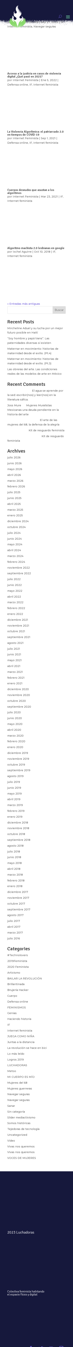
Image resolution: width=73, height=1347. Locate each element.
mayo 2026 (14, 469)
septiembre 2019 (18, 770)
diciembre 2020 (18, 689)
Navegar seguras (18, 1094)
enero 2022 (15, 614)
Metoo (11, 1071)
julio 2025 (13, 492)
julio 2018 (13, 851)
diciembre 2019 (17, 753)
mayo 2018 (14, 863)
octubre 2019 (16, 764)
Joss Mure (14, 405)
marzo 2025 (15, 509)
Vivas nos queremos (21, 1146)
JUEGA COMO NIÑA (20, 1036)
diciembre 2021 (17, 619)
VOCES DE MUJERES (21, 1158)
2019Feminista (17, 961)
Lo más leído (15, 1053)
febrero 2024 (16, 562)
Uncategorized (17, 1135)
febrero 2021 (16, 677)
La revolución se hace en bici (27, 1048)
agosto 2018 (15, 845)
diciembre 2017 (17, 892)
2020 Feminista (18, 967)
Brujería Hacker (17, 990)
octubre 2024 (16, 527)
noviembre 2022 (18, 567)
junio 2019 (14, 787)
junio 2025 (14, 498)
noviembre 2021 (18, 625)
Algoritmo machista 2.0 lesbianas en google (35, 248)
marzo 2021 (15, 672)
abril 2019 (13, 799)
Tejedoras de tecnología (23, 1129)
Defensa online (17, 1001)
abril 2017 (13, 926)
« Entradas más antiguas (23, 303)
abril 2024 (14, 550)
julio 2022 (14, 579)
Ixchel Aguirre (22, 251)
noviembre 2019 (18, 758)
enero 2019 (14, 816)
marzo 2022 (15, 602)
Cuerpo (12, 996)
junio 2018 (14, 857)
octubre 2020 (16, 701)
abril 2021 (13, 666)
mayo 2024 (14, 544)
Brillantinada (16, 984)
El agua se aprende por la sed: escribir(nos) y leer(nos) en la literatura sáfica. (35, 395)
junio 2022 (14, 585)
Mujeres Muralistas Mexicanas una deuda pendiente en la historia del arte (33, 410)
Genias (12, 1013)
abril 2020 (14, 730)
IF (54, 251)
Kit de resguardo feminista (46, 430)
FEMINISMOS (16, 1007)
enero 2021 (14, 683)
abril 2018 (13, 869)
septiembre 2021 (18, 637)
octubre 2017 (16, 903)
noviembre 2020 (18, 695)
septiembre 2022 (19, 573)
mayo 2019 (14, 793)
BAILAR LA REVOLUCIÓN (24, 978)
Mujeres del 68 (17, 1082)
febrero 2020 (16, 741)
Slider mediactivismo (21, 1117)
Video (11, 1140)
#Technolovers (17, 955)
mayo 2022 (14, 591)
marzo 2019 (15, 805)
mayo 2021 (14, 660)
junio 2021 (14, 654)
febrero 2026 (16, 486)
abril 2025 (14, 504)
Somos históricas (19, 1123)
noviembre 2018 (18, 828)
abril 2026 (14, 475)
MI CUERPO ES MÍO (21, 1077)
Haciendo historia (19, 1019)
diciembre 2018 (17, 822)
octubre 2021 (16, 631)
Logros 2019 (15, 1059)
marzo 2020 (15, 735)
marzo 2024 (15, 556)
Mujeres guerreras (19, 1088)
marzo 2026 (15, 480)
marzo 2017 (15, 932)
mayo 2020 (14, 724)
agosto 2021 (15, 643)
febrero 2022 (16, 608)
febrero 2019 (16, 811)
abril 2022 (14, 596)
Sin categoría (16, 1111)
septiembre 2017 (18, 909)
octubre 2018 (16, 834)
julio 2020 (14, 712)
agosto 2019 (15, 776)
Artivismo (13, 972)
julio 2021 (13, 648)
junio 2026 (14, 463)
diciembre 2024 (18, 521)
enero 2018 (14, 886)
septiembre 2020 (19, 706)
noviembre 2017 (18, 898)
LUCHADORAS (17, 1065)
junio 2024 (14, 538)
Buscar (59, 310)
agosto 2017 (15, 915)
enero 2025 (15, 515)
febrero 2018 (16, 880)
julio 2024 (14, 533)
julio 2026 (14, 457)
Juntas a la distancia (20, 1042)
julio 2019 (13, 782)
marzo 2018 (15, 874)
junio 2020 (14, 718)
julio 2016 (13, 938)
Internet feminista (19, 256)
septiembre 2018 (18, 840)
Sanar (11, 1106)
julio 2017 (13, 921)
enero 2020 (15, 747)
